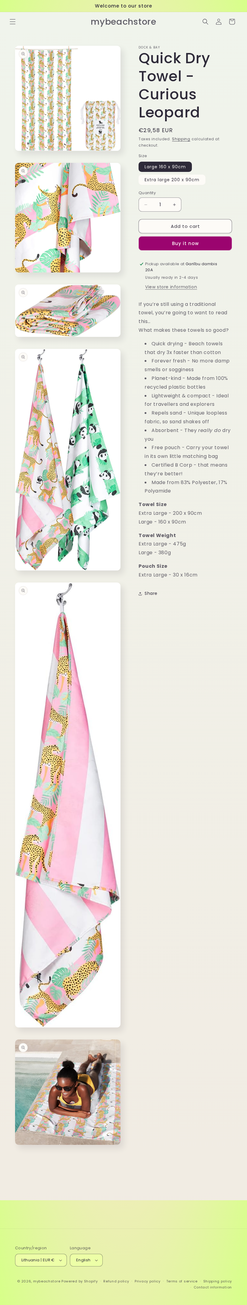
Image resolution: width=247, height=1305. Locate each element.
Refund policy (116, 1281)
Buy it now (185, 243)
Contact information (213, 1287)
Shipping (181, 138)
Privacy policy (148, 1281)
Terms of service (182, 1281)
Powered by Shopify (79, 1281)
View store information (171, 287)
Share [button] (151, 593)
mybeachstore (46, 1281)
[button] (12, 21)
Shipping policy (217, 1281)
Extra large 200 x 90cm (172, 180)
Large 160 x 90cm (165, 167)
